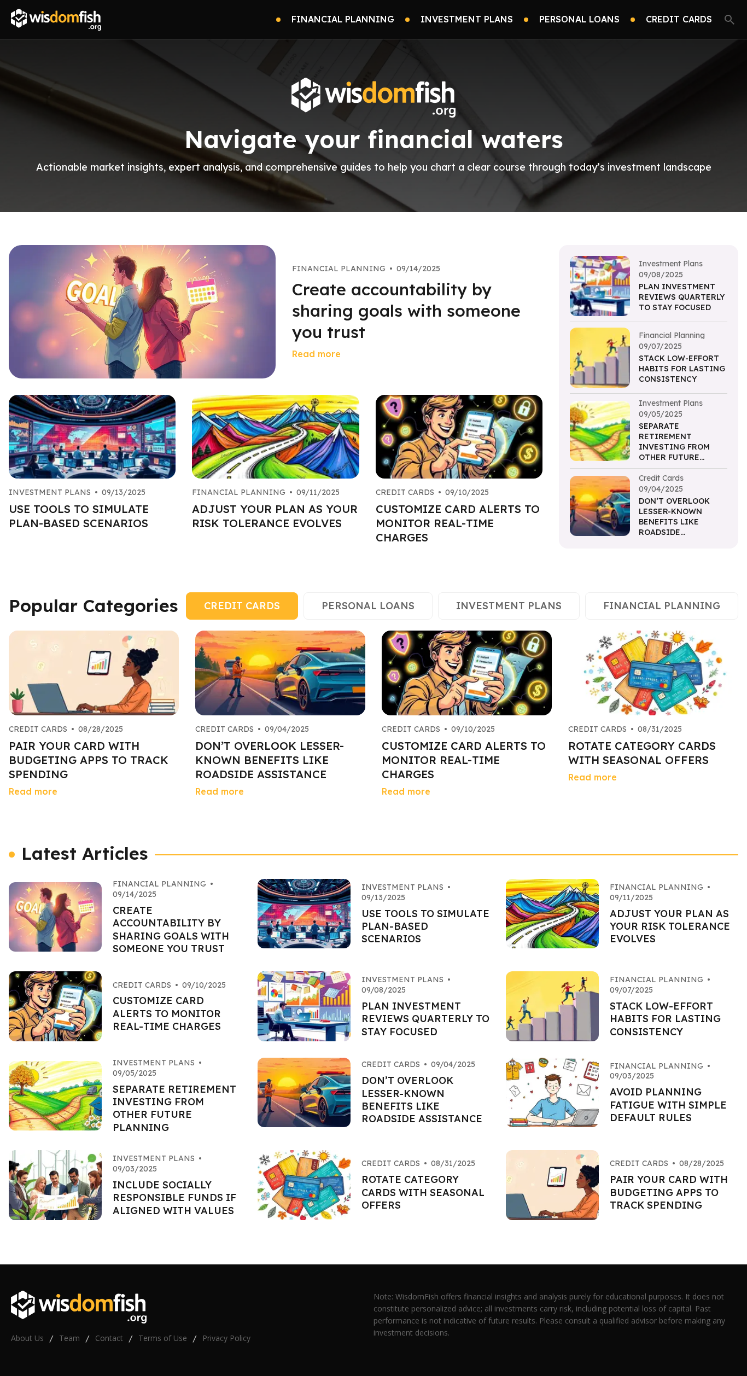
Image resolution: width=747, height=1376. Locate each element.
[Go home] (56, 20)
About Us (27, 1338)
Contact (109, 1338)
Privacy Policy (226, 1338)
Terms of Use (162, 1338)
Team (69, 1338)
